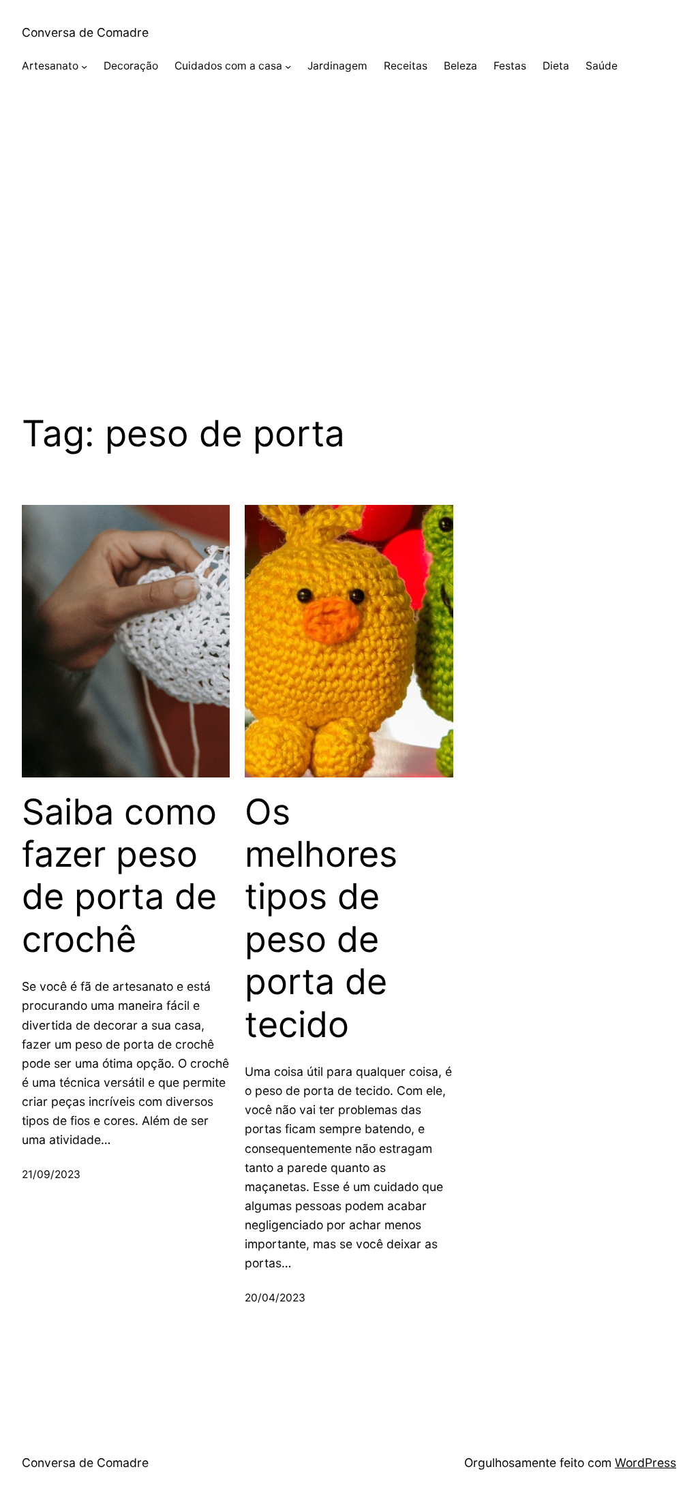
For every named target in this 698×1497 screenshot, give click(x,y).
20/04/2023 (275, 1297)
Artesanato (50, 65)
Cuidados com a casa (228, 65)
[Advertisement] (349, 244)
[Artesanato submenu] (84, 66)
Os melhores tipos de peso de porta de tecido (321, 918)
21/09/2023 (51, 1174)
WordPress (645, 1462)
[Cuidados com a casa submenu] (288, 66)
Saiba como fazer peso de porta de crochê (119, 876)
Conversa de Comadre (85, 32)
